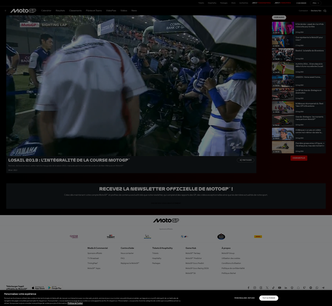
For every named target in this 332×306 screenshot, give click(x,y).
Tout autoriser (268, 298)
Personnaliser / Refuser (244, 298)
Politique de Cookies (75, 303)
